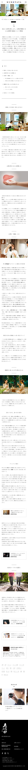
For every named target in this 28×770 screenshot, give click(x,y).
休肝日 (7, 668)
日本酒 (14, 668)
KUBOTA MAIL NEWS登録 (6, 746)
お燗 (2, 664)
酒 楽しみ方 (6, 674)
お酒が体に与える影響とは (10, 73)
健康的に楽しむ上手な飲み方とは (11, 84)
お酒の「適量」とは (8, 75)
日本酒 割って (18, 668)
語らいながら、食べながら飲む (11, 87)
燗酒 (11, 671)
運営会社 (4, 742)
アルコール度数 (15, 664)
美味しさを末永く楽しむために (11, 70)
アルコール (9, 664)
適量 (24, 671)
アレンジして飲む (8, 89)
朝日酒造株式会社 (6, 736)
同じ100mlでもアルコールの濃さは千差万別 (14, 78)
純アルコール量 (16, 671)
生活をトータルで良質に (9, 93)
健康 (11, 668)
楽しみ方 (7, 671)
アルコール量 (21, 664)
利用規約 (16, 746)
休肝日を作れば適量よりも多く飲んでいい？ (14, 80)
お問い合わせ (17, 742)
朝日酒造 (3, 671)
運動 (21, 671)
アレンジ (3, 668)
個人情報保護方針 (6, 749)
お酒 (5, 664)
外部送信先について (19, 749)
